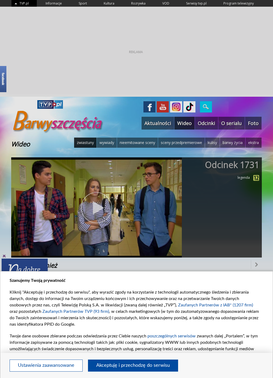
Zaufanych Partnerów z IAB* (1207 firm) (215, 305)
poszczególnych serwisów (171, 336)
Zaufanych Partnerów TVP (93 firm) (75, 311)
